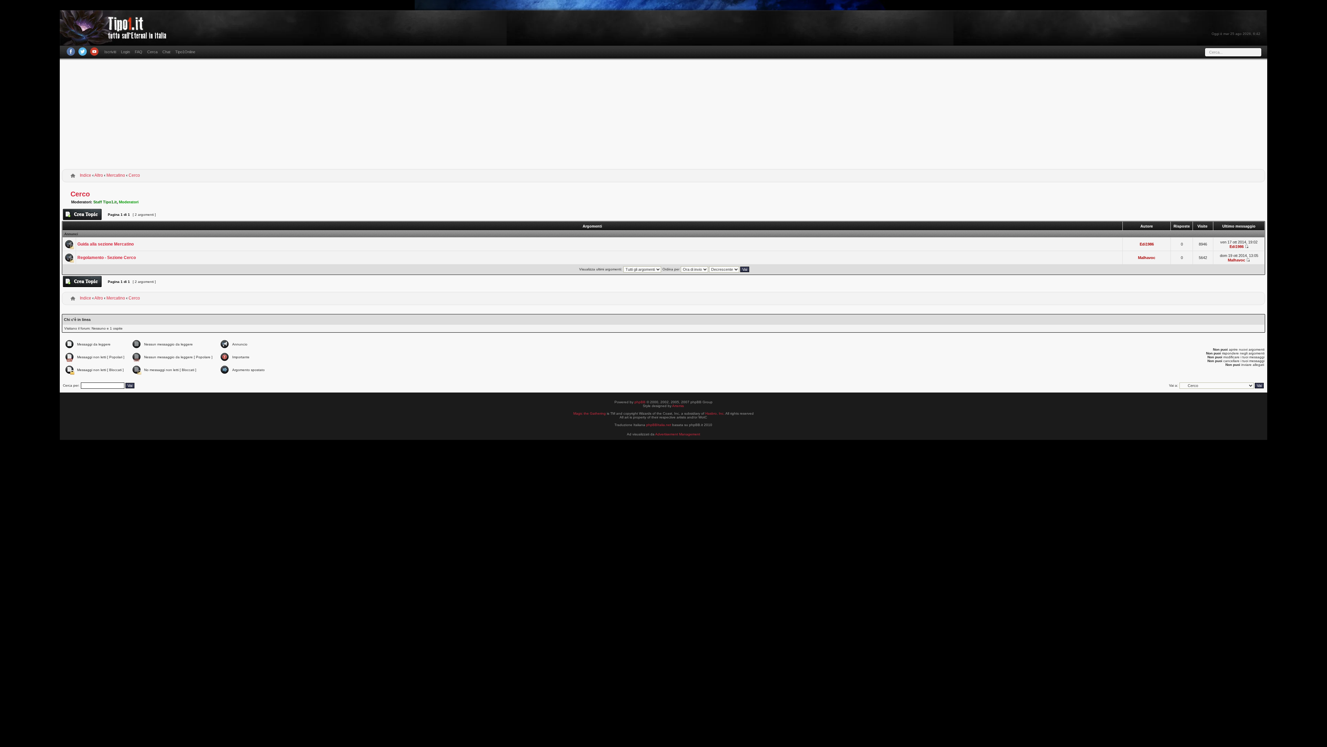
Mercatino (115, 175)
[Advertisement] (663, 115)
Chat (166, 52)
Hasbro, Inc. (715, 413)
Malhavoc (1146, 258)
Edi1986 (1147, 244)
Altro (98, 175)
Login (125, 52)
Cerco (134, 175)
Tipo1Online (185, 52)
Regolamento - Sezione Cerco (106, 257)
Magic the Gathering (589, 413)
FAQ (138, 52)
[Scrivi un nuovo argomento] (82, 214)
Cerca (152, 52)
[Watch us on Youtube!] (94, 51)
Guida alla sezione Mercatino (105, 244)
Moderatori (129, 202)
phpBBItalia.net (658, 425)
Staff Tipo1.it (105, 202)
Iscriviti (110, 52)
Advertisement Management (677, 434)
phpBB (640, 402)
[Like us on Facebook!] (71, 51)
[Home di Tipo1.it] (115, 36)
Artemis (678, 406)
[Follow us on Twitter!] (82, 51)
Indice (85, 175)
